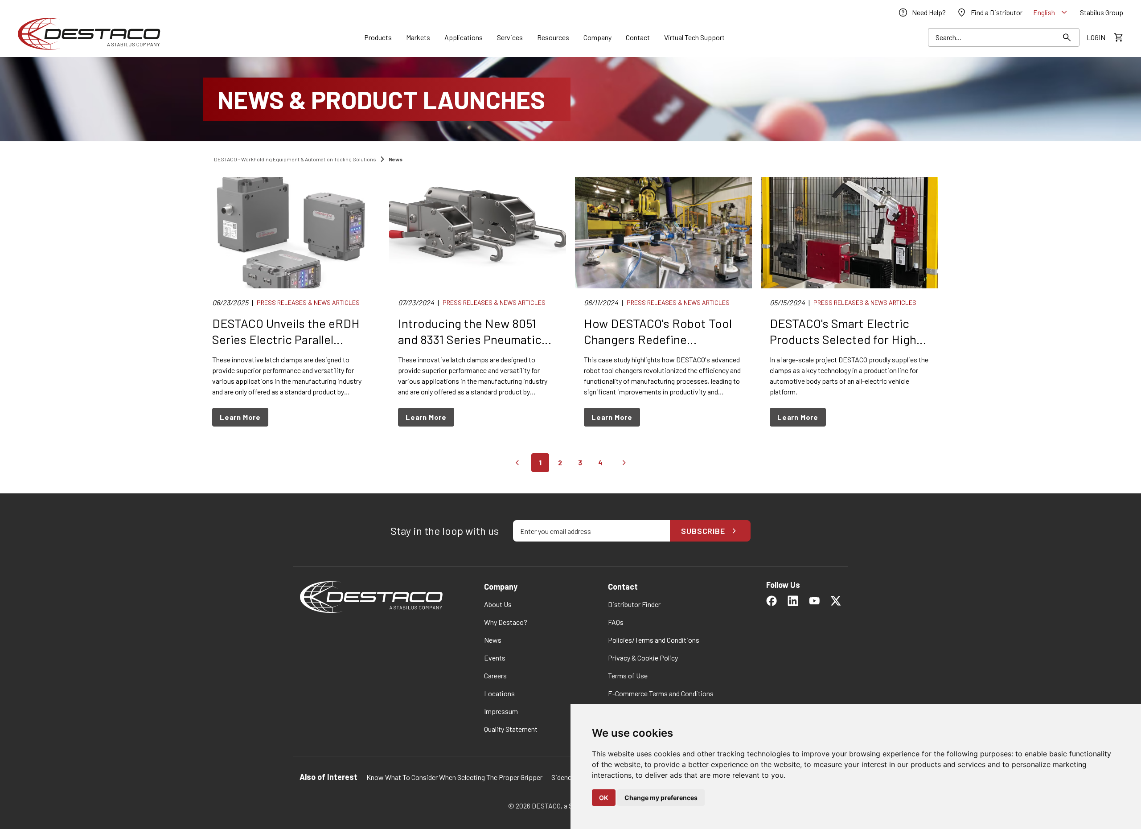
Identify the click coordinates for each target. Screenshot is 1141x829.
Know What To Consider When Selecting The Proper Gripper (454, 777)
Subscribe (703, 531)
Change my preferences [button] (661, 797)
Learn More (240, 417)
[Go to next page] (624, 462)
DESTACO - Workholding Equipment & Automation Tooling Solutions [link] (295, 159)
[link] (922, 12)
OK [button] (603, 797)
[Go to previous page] (517, 462)
